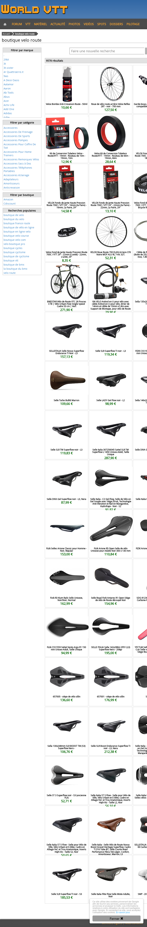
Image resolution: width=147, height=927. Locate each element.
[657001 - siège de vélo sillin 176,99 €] (110, 662)
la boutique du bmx (15, 268)
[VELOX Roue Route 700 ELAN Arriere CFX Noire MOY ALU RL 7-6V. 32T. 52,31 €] (110, 218)
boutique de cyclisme (16, 256)
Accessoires (11, 127)
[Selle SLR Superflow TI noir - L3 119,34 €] (110, 316)
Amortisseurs (12, 183)
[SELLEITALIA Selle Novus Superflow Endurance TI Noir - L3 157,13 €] (66, 316)
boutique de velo (14, 215)
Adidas (8, 113)
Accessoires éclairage (16, 175)
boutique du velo (14, 219)
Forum (17, 24)
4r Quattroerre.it (13, 72)
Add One (9, 109)
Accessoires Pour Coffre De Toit (20, 146)
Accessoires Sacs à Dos (17, 163)
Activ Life (9, 105)
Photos (74, 24)
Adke (7, 117)
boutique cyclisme (14, 252)
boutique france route (17, 223)
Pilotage (133, 24)
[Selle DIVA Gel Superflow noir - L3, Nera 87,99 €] (66, 465)
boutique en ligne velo (17, 231)
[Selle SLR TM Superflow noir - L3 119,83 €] (66, 415)
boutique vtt (11, 260)
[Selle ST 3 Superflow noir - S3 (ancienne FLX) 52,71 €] (66, 761)
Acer (6, 101)
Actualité (58, 24)
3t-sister (8, 67)
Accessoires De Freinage (18, 132)
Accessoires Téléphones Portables (18, 169)
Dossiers (116, 24)
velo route (10, 273)
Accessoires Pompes (16, 140)
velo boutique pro (14, 244)
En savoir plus (123, 912)
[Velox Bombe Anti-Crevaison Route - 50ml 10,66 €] (66, 70)
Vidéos (89, 24)
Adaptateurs (11, 179)
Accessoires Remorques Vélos (21, 159)
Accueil (6, 33)
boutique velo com (15, 239)
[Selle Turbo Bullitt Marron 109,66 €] (66, 366)
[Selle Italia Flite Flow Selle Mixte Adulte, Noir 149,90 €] (110, 860)
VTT (27, 24)
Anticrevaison (12, 187)
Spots (101, 24)
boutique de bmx (14, 264)
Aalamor (9, 84)
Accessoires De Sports (17, 136)
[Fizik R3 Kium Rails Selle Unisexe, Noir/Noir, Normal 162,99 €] (66, 563)
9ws (6, 76)
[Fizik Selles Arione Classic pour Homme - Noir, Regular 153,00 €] (66, 514)
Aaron (7, 88)
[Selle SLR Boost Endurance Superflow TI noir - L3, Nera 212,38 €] (110, 711)
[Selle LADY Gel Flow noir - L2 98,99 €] (110, 366)
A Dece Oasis (11, 80)
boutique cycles (13, 248)
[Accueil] (5, 24)
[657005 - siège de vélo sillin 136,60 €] (66, 662)
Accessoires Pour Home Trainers (18, 153)
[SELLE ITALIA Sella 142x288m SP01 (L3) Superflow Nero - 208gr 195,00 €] (110, 613)
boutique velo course (16, 235)
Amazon (8, 199)
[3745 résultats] (22, 125)
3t (5, 63)
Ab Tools (9, 92)
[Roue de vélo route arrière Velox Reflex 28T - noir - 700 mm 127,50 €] (110, 70)
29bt (6, 59)
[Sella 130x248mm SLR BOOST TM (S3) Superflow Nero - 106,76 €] (66, 711)
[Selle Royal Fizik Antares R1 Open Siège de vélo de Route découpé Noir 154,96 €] (110, 563)
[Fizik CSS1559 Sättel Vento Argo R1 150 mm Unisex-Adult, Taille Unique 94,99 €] (66, 613)
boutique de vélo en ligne (19, 227)
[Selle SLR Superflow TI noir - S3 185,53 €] (66, 860)
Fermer (115, 918)
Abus (7, 96)
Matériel (40, 24)
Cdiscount (10, 203)
